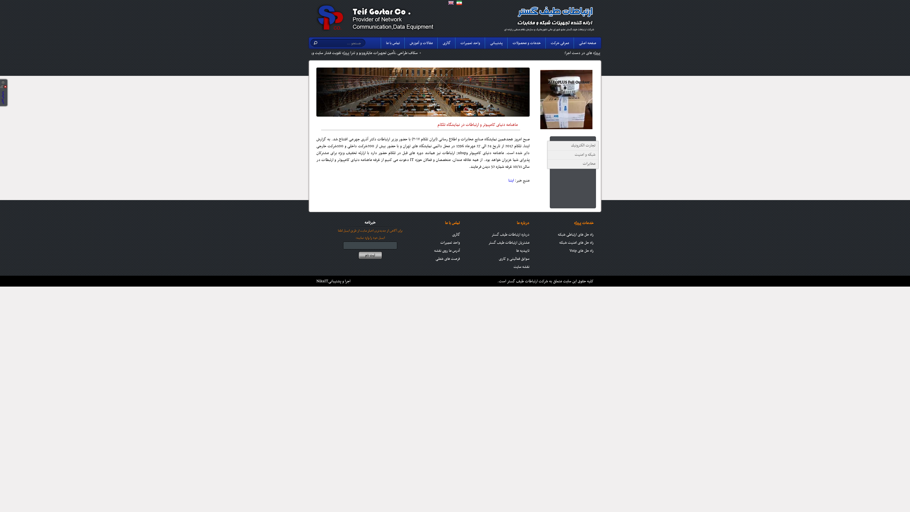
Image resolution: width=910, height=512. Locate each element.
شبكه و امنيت (585, 154)
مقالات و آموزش (421, 43)
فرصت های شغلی (448, 259)
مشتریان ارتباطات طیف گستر (508, 242)
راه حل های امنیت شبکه (576, 242)
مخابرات (589, 163)
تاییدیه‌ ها (522, 250)
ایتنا (511, 180)
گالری (446, 43)
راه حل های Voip (581, 250)
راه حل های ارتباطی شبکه (576, 234)
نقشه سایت (521, 267)
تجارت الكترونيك (583, 145)
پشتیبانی (496, 43)
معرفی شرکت (560, 43)
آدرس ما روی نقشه (447, 250)
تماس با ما (393, 43)
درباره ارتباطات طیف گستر (510, 234)
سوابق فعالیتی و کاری (514, 259)
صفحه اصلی (587, 43)
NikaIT (322, 281)
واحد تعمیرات (470, 43)
